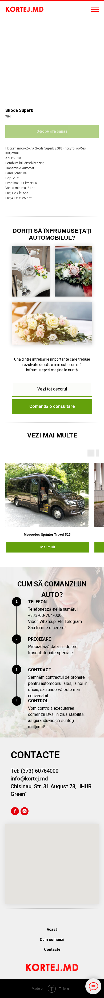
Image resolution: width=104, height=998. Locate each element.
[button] (52, 406)
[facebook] (15, 811)
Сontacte (52, 949)
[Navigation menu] (95, 9)
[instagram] (25, 811)
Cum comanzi (52, 939)
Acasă (52, 929)
